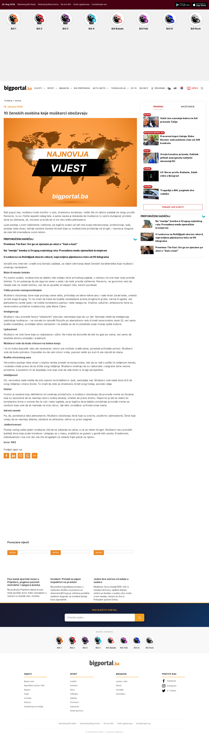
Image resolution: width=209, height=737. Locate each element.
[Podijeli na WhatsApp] (27, 455)
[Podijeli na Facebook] (6, 455)
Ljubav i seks (121, 681)
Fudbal (73, 681)
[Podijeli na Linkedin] (13, 455)
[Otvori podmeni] (44, 88)
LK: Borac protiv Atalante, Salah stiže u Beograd (178, 174)
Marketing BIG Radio (27, 4)
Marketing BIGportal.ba (90, 723)
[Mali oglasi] (175, 88)
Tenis (72, 689)
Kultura (27, 702)
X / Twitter (171, 690)
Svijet (26, 693)
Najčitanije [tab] (187, 106)
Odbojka (74, 693)
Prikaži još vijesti (173, 207)
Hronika (27, 698)
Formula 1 (74, 702)
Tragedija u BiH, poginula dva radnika (177, 192)
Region (27, 689)
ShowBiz (120, 689)
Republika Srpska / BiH (34, 685)
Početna (8, 100)
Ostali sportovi (76, 710)
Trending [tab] (158, 106)
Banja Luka (29, 681)
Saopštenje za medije (33, 706)
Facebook (171, 680)
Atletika (73, 698)
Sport (73, 674)
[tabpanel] (173, 160)
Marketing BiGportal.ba (48, 4)
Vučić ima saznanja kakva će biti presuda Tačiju (179, 120)
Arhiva (18, 100)
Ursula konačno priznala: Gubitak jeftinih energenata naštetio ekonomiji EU (179, 158)
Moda (118, 685)
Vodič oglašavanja (81, 4)
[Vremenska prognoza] (169, 88)
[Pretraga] (202, 88)
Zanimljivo (120, 693)
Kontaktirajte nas (99, 4)
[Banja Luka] (182, 88)
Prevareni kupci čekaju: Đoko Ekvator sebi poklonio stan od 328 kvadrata (180, 140)
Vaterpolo (74, 706)
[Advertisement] (104, 57)
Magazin (121, 674)
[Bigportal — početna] (18, 88)
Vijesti (28, 674)
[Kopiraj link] (34, 455)
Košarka (73, 685)
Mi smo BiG (66, 4)
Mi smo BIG (109, 723)
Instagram (171, 685)
